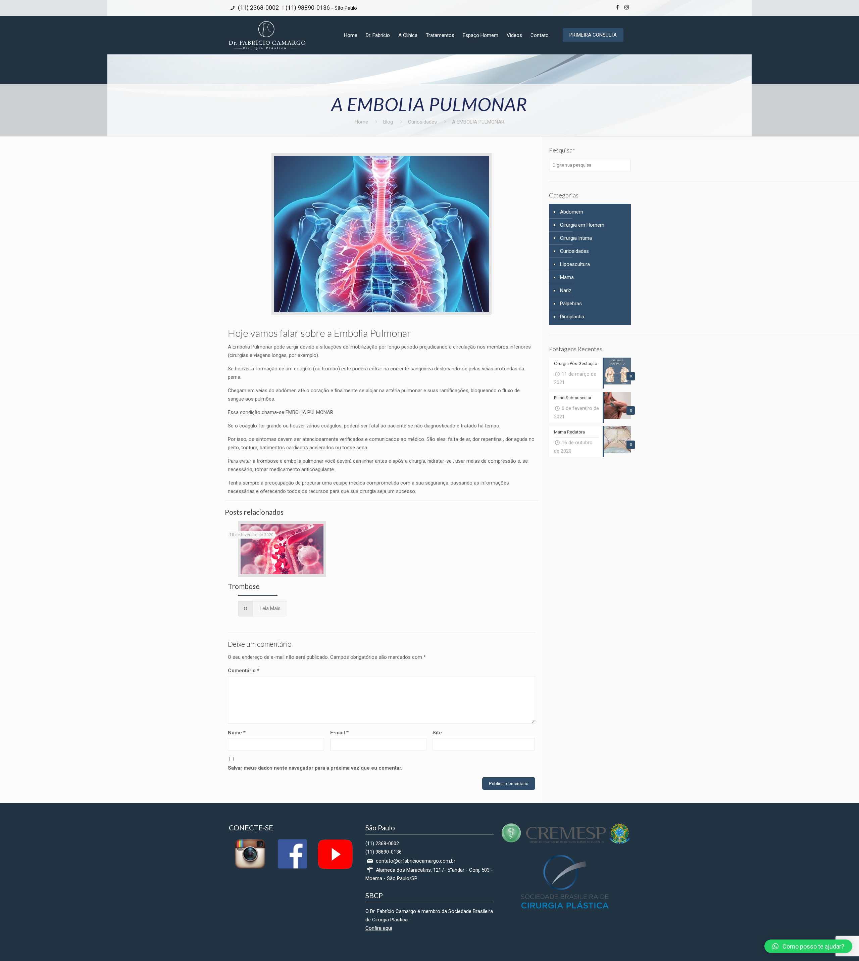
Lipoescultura (575, 264)
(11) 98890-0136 (308, 7)
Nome (237, 733)
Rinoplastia (572, 317)
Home (361, 122)
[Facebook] (617, 7)
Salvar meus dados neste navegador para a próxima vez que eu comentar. (315, 768)
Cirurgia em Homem (582, 225)
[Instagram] (626, 7)
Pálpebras (571, 304)
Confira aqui (378, 928)
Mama (567, 277)
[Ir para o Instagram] (250, 868)
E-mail (339, 733)
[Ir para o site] (566, 842)
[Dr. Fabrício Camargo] (267, 35)
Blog (388, 122)
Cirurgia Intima (576, 238)
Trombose (244, 586)
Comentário (243, 671)
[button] (808, 946)
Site (437, 733)
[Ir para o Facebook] (292, 868)
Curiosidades (422, 122)
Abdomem (571, 212)
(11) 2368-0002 (258, 7)
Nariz (565, 290)
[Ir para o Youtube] (334, 868)
